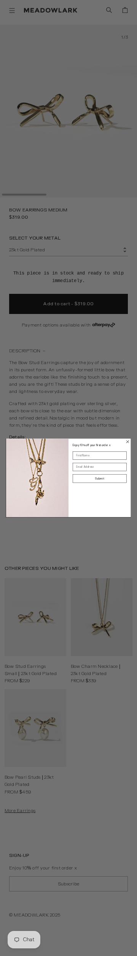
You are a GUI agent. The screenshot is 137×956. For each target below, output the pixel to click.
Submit (99, 479)
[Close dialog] (127, 442)
